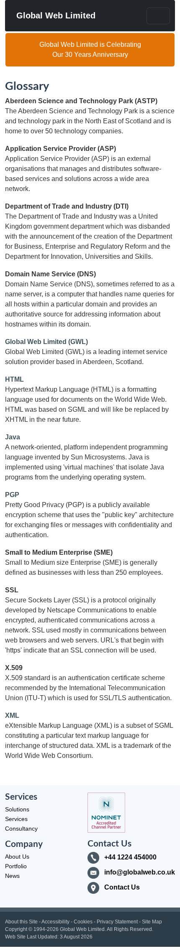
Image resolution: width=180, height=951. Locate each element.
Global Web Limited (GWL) (46, 341)
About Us (17, 856)
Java (12, 437)
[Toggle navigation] (158, 16)
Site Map (152, 922)
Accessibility (55, 922)
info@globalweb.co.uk (139, 872)
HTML (14, 379)
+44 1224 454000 (130, 857)
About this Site (21, 922)
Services (16, 819)
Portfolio (16, 866)
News (12, 875)
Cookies (83, 922)
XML (12, 715)
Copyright (16, 929)
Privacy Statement (117, 922)
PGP (12, 494)
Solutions (17, 809)
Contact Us (122, 887)
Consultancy (21, 828)
